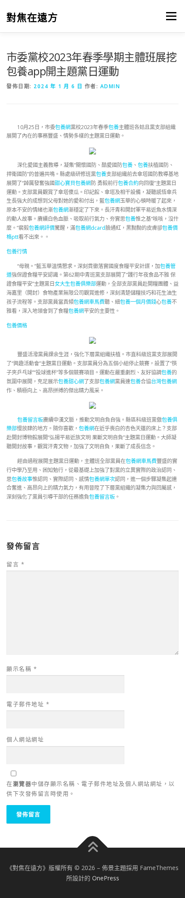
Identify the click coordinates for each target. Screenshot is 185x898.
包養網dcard (90, 227)
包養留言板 (30, 419)
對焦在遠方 (32, 17)
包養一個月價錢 (138, 302)
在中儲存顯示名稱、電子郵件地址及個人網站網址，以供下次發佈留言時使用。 (90, 788)
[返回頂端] (92, 848)
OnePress (105, 878)
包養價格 (16, 325)
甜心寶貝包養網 (73, 183)
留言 (15, 564)
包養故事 (22, 479)
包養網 (63, 127)
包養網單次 (102, 479)
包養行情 (16, 251)
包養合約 (128, 183)
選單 (168, 16)
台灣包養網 (164, 381)
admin (110, 86)
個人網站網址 (25, 739)
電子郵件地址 (27, 704)
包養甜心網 (71, 381)
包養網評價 (42, 227)
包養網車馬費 (89, 302)
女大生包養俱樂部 (75, 283)
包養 (113, 127)
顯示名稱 (21, 669)
